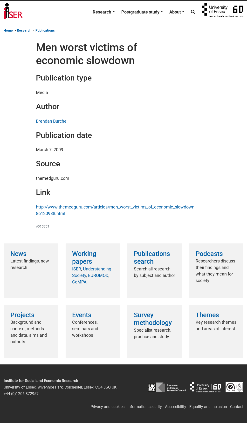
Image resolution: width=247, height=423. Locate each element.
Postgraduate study (140, 11)
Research (102, 11)
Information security (145, 406)
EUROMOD (98, 275)
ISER (76, 268)
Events (81, 315)
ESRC (166, 387)
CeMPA (79, 281)
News (18, 254)
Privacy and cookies (107, 406)
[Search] (193, 11)
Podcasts (209, 254)
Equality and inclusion (208, 406)
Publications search (152, 257)
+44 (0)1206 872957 (21, 393)
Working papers (84, 257)
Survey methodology (153, 319)
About (175, 11)
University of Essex (222, 11)
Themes (207, 315)
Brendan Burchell (52, 121)
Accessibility (175, 406)
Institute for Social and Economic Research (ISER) (13, 11)
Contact (236, 406)
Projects (22, 315)
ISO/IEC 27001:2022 (234, 387)
